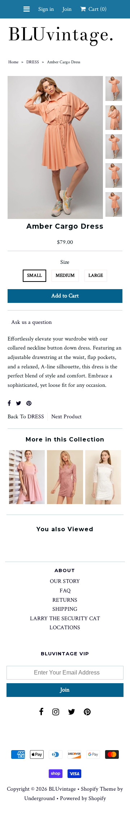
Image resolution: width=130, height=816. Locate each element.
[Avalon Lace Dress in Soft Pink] (65, 502)
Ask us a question (31, 322)
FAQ (65, 591)
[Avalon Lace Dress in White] (103, 503)
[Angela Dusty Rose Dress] (27, 502)
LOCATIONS (64, 627)
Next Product (66, 416)
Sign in (46, 9)
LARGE (95, 275)
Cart (96, 9)
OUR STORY (65, 581)
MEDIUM (65, 275)
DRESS (32, 62)
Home (13, 62)
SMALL (34, 275)
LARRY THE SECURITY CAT (65, 618)
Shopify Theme (98, 789)
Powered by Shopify (83, 798)
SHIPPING (64, 609)
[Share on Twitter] (18, 403)
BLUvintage (62, 789)
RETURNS (64, 600)
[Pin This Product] (28, 403)
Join (67, 9)
